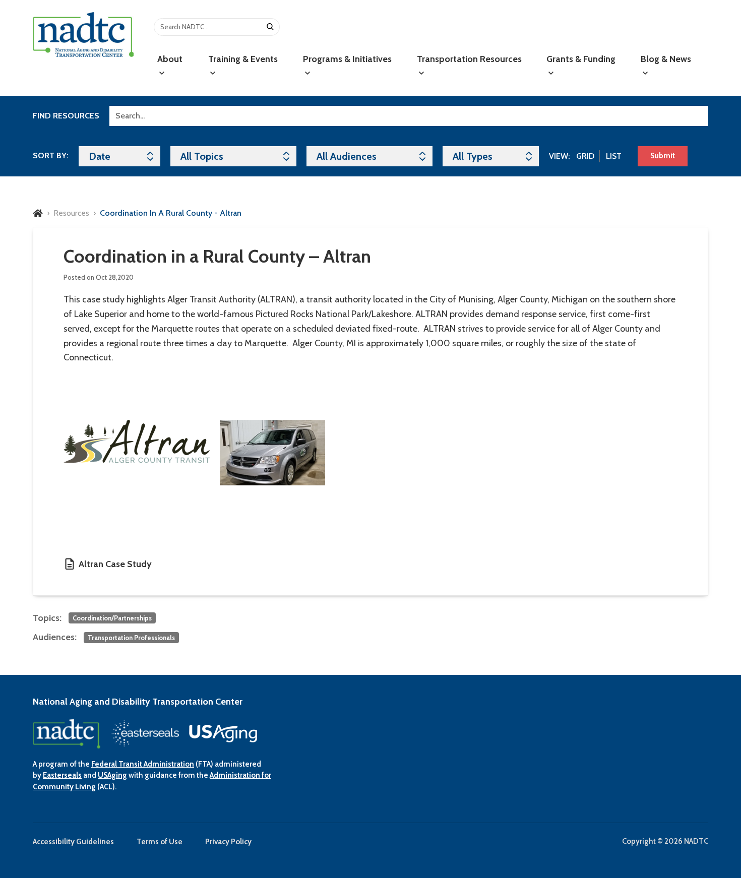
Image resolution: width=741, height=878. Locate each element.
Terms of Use (159, 841)
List (614, 156)
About (169, 59)
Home (38, 213)
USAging (112, 775)
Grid (585, 156)
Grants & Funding (580, 59)
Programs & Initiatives (347, 59)
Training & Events (243, 59)
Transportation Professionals (131, 638)
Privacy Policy (228, 841)
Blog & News (666, 59)
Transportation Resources (469, 59)
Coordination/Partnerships (112, 618)
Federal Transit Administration (142, 764)
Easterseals (62, 775)
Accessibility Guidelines (73, 841)
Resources (71, 213)
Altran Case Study (115, 564)
